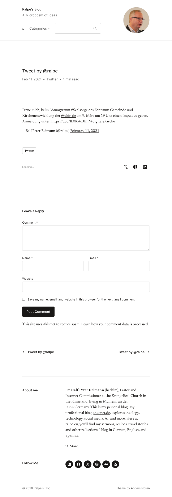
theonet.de (101, 413)
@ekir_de (68, 116)
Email (93, 258)
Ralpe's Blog (32, 9)
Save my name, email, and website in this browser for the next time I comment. (81, 299)
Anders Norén (140, 488)
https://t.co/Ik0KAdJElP (70, 121)
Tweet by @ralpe (40, 352)
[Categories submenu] (49, 28)
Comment (30, 222)
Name (27, 258)
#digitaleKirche (102, 121)
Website (27, 278)
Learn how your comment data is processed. (115, 324)
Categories (38, 28)
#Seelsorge (79, 110)
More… (74, 446)
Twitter (52, 79)
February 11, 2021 (84, 131)
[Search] (95, 28)
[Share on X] (126, 167)
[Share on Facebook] (135, 167)
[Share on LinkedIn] (145, 167)
